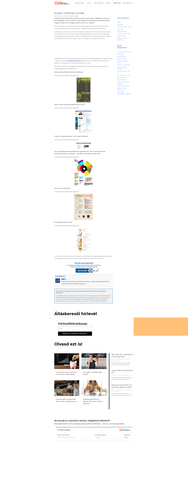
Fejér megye (120, 29)
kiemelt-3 (114, 375)
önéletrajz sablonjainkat (100, 301)
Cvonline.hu (58, 16)
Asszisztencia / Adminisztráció (124, 51)
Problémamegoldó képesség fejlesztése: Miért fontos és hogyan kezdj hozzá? (92, 401)
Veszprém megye (121, 36)
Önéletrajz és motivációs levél (124, 359)
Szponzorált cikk (115, 360)
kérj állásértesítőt (89, 299)
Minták (89, 3)
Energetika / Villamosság (123, 86)
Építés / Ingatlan (121, 77)
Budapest (119, 22)
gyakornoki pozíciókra (75, 61)
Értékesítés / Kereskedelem (123, 65)
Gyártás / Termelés (121, 58)
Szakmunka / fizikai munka (123, 75)
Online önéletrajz (98, 3)
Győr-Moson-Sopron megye (123, 33)
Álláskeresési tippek (73, 16)
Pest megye (120, 24)
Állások (108, 3)
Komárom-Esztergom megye (124, 26)
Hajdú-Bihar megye (121, 31)
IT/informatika (120, 54)
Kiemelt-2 (114, 359)
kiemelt (123, 389)
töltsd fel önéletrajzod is (75, 299)
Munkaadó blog (127, 3)
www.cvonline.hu (97, 281)
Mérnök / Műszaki (121, 56)
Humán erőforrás (121, 79)
